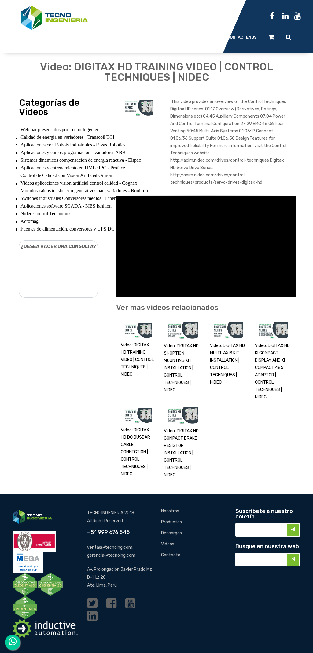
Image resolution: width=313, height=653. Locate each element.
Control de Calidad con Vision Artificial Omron (66, 175)
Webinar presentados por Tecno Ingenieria (61, 129)
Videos (167, 544)
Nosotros (170, 511)
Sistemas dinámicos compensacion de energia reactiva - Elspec (80, 160)
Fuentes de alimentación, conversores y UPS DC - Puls (73, 228)
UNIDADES (99, 37)
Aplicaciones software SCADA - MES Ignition (66, 205)
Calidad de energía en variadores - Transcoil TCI (67, 137)
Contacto (170, 555)
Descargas (171, 533)
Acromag (29, 221)
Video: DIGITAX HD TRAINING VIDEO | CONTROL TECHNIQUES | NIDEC (137, 359)
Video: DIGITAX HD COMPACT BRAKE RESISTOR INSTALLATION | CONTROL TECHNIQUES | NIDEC (181, 453)
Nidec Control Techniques (45, 213)
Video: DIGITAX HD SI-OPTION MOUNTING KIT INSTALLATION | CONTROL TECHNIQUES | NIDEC (181, 368)
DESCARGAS (169, 37)
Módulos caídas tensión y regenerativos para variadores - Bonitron (84, 190)
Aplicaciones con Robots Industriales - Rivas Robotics (72, 144)
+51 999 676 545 (108, 532)
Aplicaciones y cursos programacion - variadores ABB (73, 152)
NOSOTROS (204, 37)
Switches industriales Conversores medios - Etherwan (72, 198)
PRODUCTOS (133, 37)
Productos (171, 522)
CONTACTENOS (242, 37)
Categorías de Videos (49, 107)
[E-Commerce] (271, 37)
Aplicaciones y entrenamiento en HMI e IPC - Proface (72, 167)
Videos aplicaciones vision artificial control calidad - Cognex (78, 183)
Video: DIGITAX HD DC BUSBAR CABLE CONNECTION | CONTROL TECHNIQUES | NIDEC (135, 452)
